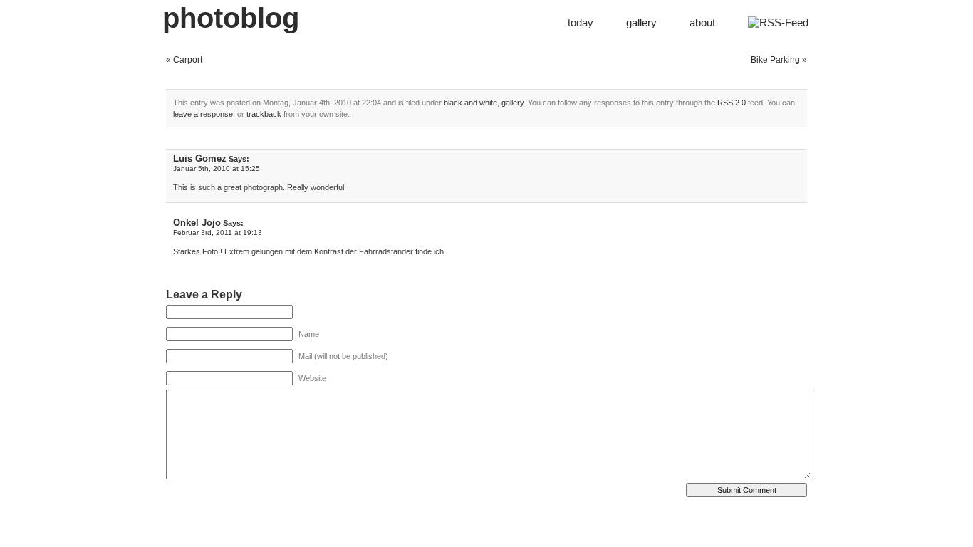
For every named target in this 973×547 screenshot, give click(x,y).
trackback (263, 114)
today (580, 22)
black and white (470, 102)
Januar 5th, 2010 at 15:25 (216, 168)
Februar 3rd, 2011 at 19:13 (217, 232)
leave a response (203, 114)
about (702, 22)
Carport (187, 60)
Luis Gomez (200, 158)
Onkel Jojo (197, 222)
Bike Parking (775, 60)
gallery (641, 22)
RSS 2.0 (731, 102)
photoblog (230, 17)
